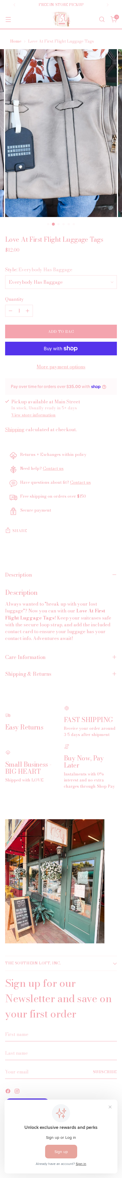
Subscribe (105, 1072)
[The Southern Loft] (61, 19)
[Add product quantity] (27, 310)
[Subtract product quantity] (10, 310)
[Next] (107, 5)
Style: (38, 269)
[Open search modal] (102, 19)
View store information (33, 415)
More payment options (61, 366)
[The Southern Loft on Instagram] (17, 1092)
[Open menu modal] (8, 19)
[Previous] (14, 5)
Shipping (14, 429)
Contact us (53, 468)
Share (19, 530)
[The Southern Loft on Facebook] (8, 1092)
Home (15, 41)
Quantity (14, 299)
